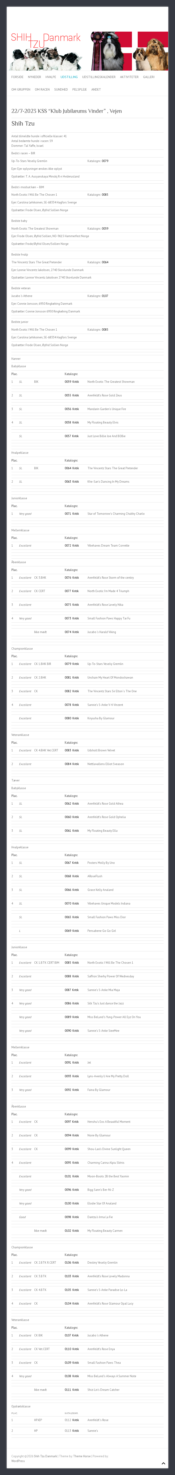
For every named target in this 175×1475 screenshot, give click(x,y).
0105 (68, 1290)
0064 (105, 262)
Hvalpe (51, 77)
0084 (68, 764)
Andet (96, 89)
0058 (68, 422)
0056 (68, 409)
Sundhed (61, 89)
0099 (68, 1149)
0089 (68, 1017)
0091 (68, 1062)
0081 (68, 677)
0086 (68, 1003)
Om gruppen (20, 89)
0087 (68, 990)
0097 (68, 1122)
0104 (68, 1303)
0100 (68, 1203)
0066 (68, 890)
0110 (68, 1349)
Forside (17, 77)
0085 (105, 195)
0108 (68, 1376)
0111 (68, 1390)
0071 (68, 514)
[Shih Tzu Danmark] (87, 34)
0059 (105, 229)
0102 (68, 1231)
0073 (68, 618)
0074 (68, 632)
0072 (68, 545)
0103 (68, 1276)
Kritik (75, 382)
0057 (68, 436)
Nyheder (34, 77)
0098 (68, 1217)
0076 (68, 578)
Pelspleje (79, 89)
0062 (68, 804)
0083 (68, 750)
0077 (68, 591)
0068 (68, 876)
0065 (68, 917)
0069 (68, 931)
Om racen (42, 89)
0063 (68, 482)
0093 (68, 1076)
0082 (68, 691)
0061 (68, 831)
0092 (68, 1090)
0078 (68, 705)
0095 (68, 1163)
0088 (68, 976)
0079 (105, 161)
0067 (68, 863)
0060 (68, 817)
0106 (68, 1263)
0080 (68, 718)
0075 (68, 605)
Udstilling (69, 77)
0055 (68, 395)
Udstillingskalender (99, 77)
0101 (68, 1176)
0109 (68, 1363)
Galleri (148, 77)
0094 (68, 1135)
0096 (68, 1190)
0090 (68, 1031)
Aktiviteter (129, 77)
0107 (105, 296)
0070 (68, 903)
